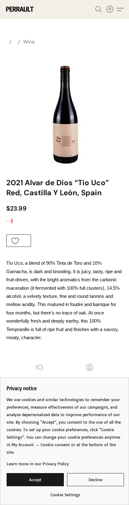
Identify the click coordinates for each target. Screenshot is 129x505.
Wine (29, 41)
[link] (65, 492)
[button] (20, 9)
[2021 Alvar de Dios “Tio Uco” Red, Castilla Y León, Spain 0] (65, 110)
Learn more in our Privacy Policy (38, 463)
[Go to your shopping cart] (111, 9)
